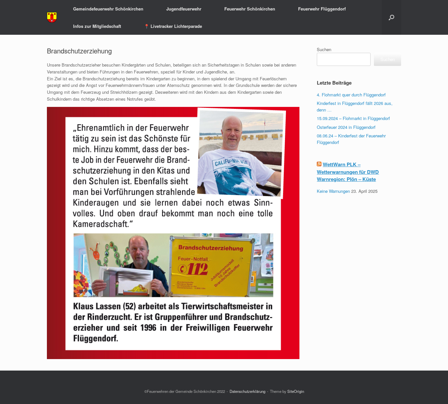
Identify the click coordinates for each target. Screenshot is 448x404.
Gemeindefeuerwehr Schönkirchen (108, 9)
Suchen (324, 49)
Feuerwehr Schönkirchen (249, 9)
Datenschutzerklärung (247, 391)
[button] (391, 17)
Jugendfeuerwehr (183, 9)
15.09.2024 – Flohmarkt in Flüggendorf (353, 118)
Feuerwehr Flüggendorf (322, 9)
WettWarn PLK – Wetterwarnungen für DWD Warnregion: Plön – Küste (348, 172)
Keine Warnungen (333, 191)
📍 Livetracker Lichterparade (173, 26)
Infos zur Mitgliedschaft (97, 26)
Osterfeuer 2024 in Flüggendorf (346, 127)
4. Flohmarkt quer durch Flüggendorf (351, 94)
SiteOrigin (295, 391)
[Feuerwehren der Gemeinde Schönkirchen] (52, 17)
